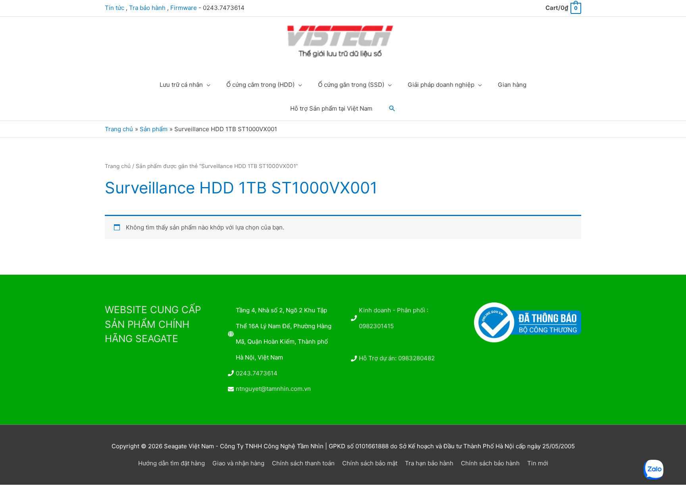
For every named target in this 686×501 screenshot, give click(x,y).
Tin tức (114, 7)
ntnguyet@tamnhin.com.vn (273, 388)
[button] (392, 109)
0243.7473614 (256, 373)
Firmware (183, 7)
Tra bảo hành (147, 7)
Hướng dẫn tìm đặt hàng (171, 463)
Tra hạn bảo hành (429, 463)
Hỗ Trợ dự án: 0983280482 (397, 358)
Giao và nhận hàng (238, 463)
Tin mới (537, 463)
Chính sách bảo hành (490, 463)
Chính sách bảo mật (369, 463)
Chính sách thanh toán (303, 463)
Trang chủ (118, 166)
